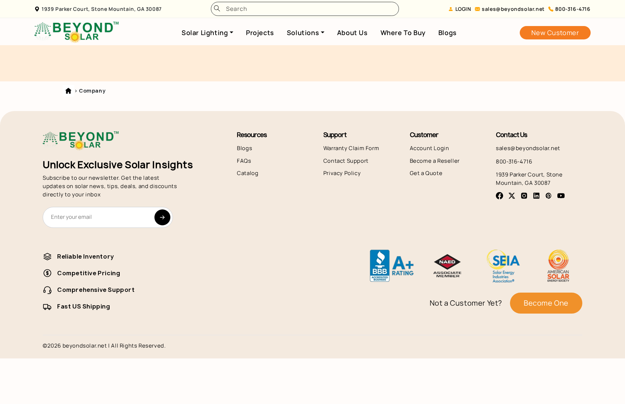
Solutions (303, 32)
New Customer (555, 32)
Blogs (447, 32)
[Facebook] (499, 195)
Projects (260, 32)
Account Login (429, 148)
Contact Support (346, 161)
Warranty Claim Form (351, 148)
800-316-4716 (572, 8)
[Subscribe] (162, 217)
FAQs (244, 161)
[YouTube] (561, 195)
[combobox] (307, 9)
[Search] (217, 9)
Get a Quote (426, 173)
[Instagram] (524, 195)
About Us (352, 32)
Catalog (247, 173)
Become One (546, 303)
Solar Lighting (205, 32)
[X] (511, 195)
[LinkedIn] (536, 195)
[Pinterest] (548, 195)
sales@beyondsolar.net (513, 8)
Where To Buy (403, 32)
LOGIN (463, 8)
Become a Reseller (435, 161)
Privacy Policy (342, 173)
